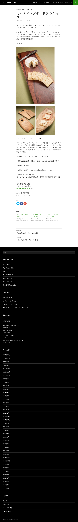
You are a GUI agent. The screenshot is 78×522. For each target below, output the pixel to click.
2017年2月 (6, 447)
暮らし (5, 271)
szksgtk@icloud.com (23, 188)
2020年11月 (6, 372)
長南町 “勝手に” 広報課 (9, 285)
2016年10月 (6, 461)
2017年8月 (6, 427)
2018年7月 (6, 396)
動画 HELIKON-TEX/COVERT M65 (13, 341)
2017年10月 (6, 420)
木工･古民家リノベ (21, 10)
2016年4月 (6, 481)
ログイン (5, 501)
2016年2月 (6, 488)
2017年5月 (6, 437)
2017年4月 (6, 440)
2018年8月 (6, 392)
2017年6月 (6, 433)
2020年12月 (6, 368)
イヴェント (46, 2)
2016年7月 (6, 471)
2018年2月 (6, 409)
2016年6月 (6, 474)
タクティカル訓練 (8, 268)
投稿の (6, 504)
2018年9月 (6, 389)
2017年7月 (6, 430)
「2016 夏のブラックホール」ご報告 (27, 232)
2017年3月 (6, 444)
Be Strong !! (6, 264)
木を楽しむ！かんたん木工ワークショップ (15, 308)
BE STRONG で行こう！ (12, 2)
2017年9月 (6, 423)
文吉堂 (28, 20)
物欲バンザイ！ (31, 10)
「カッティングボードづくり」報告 (27, 239)
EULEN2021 (6, 320)
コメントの (7, 507)
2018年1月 (6, 413)
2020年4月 (6, 379)
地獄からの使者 (7, 330)
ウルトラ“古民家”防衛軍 (57, 2)
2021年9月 (6, 362)
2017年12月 (6, 416)
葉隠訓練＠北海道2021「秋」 (12, 325)
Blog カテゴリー (37, 2)
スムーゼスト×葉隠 (8, 335)
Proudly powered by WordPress (11, 519)
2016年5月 (6, 478)
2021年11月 (6, 355)
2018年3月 (6, 406)
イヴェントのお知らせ (9, 301)
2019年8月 (6, 382)
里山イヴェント (7, 281)
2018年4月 (6, 403)
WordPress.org (7, 511)
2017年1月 (6, 450)
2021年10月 (6, 358)
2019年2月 (6, 385)
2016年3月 (6, 485)
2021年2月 (6, 365)
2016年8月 (6, 468)
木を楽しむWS (68, 2)
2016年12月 (6, 454)
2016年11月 (6, 457)
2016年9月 (6, 464)
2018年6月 (6, 399)
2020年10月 (6, 375)
